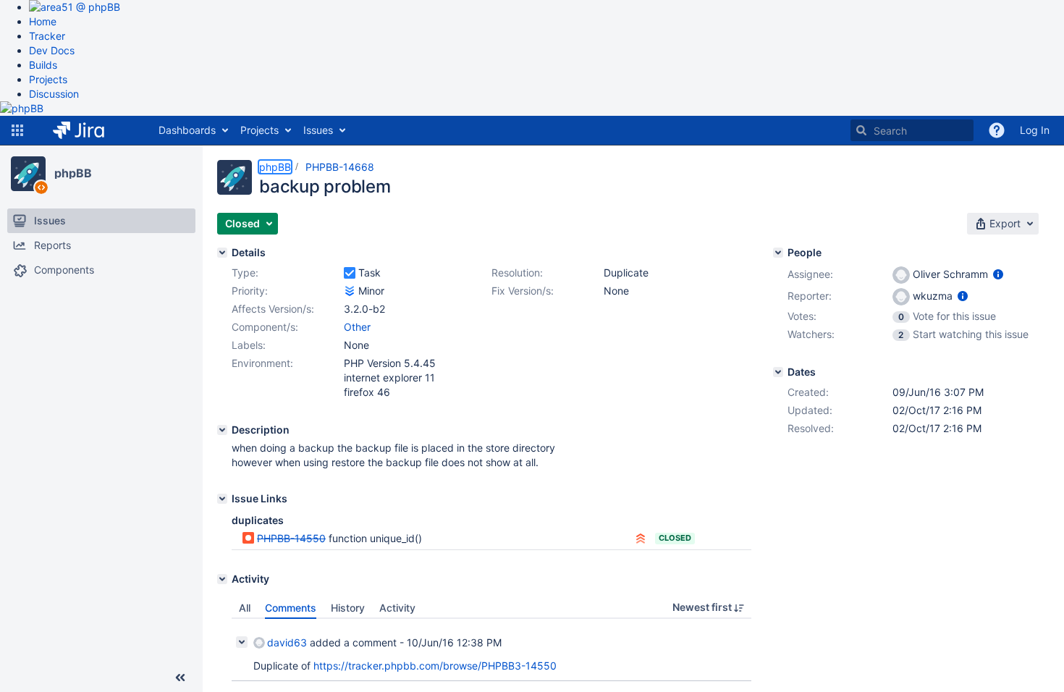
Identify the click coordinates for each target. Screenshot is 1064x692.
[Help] (997, 130)
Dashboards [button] (187, 130)
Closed (675, 538)
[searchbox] (912, 130)
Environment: (262, 363)
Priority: (250, 290)
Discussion (54, 94)
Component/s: (265, 327)
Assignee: (810, 274)
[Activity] (222, 579)
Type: (245, 272)
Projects (48, 79)
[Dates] (778, 372)
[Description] (222, 430)
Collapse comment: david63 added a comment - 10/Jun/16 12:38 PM (242, 642)
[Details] (222, 253)
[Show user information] (998, 274)
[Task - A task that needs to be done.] (349, 273)
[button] (17, 130)
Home (42, 21)
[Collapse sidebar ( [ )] (180, 677)
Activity (397, 608)
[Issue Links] (222, 499)
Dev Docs (52, 50)
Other (357, 327)
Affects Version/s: (273, 309)
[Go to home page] (89, 130)
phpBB (73, 173)
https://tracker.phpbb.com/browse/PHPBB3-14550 (435, 665)
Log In (1035, 130)
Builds (43, 65)
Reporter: (810, 296)
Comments (290, 608)
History (348, 608)
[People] (778, 253)
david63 (287, 642)
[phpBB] (28, 173)
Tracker (47, 36)
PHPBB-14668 (339, 167)
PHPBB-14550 (291, 538)
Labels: (249, 345)
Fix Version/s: (522, 290)
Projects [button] (259, 130)
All (244, 608)
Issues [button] (318, 130)
